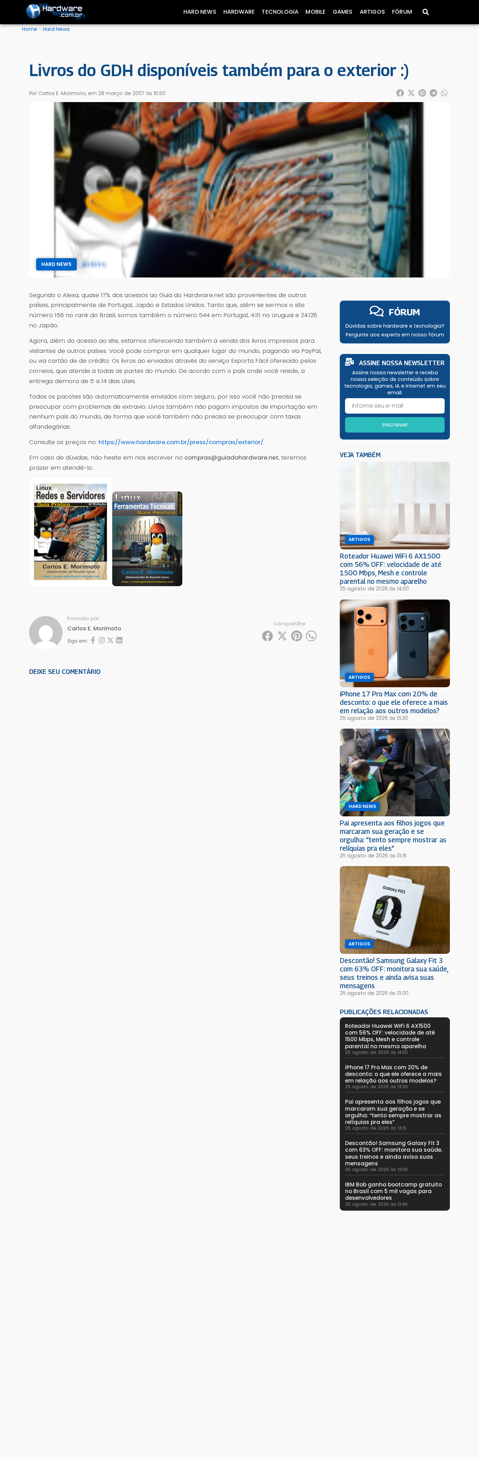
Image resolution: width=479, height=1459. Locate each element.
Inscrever (395, 425)
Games (343, 12)
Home (29, 29)
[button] (400, 93)
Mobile (315, 12)
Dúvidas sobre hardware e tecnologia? (394, 325)
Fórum (402, 12)
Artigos (372, 12)
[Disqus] (175, 778)
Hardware (239, 12)
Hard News (199, 12)
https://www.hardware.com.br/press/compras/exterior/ (181, 442)
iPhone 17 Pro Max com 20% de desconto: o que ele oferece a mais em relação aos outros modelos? (394, 702)
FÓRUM (404, 312)
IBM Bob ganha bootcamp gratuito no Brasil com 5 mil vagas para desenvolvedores (393, 1191)
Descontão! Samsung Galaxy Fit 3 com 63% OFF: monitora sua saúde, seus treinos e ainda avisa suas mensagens (394, 973)
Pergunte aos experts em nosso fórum (395, 334)
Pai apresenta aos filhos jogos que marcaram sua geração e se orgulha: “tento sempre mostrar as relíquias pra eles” (393, 835)
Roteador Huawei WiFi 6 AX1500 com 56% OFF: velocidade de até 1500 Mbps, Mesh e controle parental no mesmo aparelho (390, 568)
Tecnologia (280, 12)
